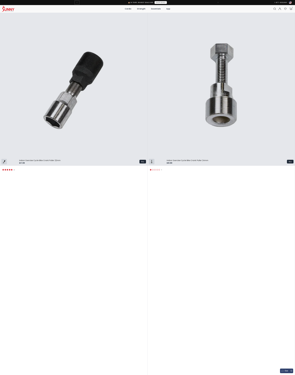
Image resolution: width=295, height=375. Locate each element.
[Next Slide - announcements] (218, 2)
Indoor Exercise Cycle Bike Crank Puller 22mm (39, 160)
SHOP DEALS (160, 2)
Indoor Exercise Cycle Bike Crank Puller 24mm (187, 160)
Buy (142, 162)
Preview (137, 15)
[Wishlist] (285, 9)
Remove (143, 15)
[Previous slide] (77, 2)
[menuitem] (128, 9)
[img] (3, 170)
